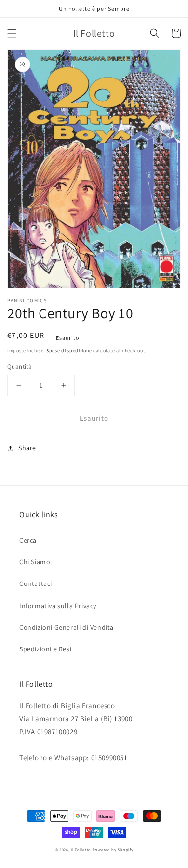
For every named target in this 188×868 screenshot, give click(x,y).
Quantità (19, 367)
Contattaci (35, 583)
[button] (12, 33)
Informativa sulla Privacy (57, 605)
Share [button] (27, 447)
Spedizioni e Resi (45, 649)
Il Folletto (81, 849)
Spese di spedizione (69, 351)
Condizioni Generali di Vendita (66, 627)
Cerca (28, 540)
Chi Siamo (34, 561)
